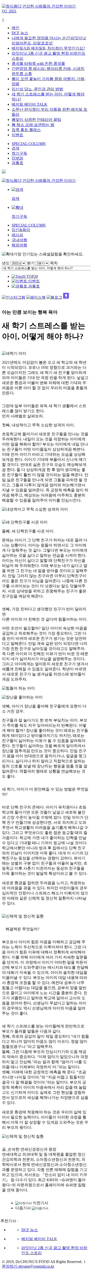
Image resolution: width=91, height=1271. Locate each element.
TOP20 (17, 158)
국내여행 (19, 240)
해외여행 (19, 245)
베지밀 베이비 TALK (29, 104)
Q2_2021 (9, 11)
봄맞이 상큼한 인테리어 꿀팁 (36, 120)
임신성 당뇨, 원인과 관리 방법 (37, 89)
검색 (15, 148)
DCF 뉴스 (20, 33)
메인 (15, 28)
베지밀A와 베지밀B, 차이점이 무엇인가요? (48, 48)
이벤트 (17, 135)
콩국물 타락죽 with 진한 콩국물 (38, 63)
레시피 (17, 235)
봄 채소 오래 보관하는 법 (33, 125)
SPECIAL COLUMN (29, 144)
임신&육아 (21, 230)
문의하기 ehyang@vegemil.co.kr (28, 1266)
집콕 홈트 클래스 (26, 130)
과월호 (17, 163)
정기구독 (19, 153)
